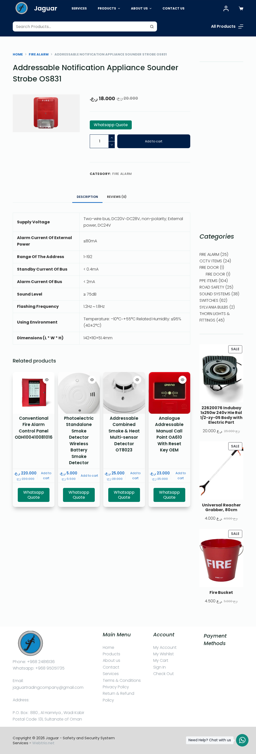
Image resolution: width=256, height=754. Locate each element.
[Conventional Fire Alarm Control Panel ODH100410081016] (33, 393)
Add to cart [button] (46, 475)
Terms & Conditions (122, 680)
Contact (111, 667)
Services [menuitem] (79, 8)
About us (111, 660)
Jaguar (45, 8)
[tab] (87, 197)
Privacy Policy (116, 687)
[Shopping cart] (241, 8)
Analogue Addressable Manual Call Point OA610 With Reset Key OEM (169, 434)
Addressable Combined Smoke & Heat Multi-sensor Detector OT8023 (124, 434)
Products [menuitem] (107, 8)
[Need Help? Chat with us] (242, 740)
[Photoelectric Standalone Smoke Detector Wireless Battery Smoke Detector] (79, 393)
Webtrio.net (43, 743)
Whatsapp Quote (111, 125)
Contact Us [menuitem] (173, 8)
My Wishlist (163, 654)
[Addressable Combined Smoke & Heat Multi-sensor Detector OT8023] (124, 393)
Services (111, 674)
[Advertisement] (221, 147)
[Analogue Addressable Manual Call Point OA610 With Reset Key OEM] (169, 393)
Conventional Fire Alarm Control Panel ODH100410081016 (33, 427)
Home (108, 647)
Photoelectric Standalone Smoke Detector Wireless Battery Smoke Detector (79, 440)
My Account (164, 647)
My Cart (160, 660)
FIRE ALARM (122, 173)
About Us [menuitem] (139, 8)
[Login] (226, 8)
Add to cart (153, 141)
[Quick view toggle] (47, 380)
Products (111, 654)
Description (87, 197)
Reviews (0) (116, 197)
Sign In (159, 667)
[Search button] (152, 26)
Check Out (163, 674)
